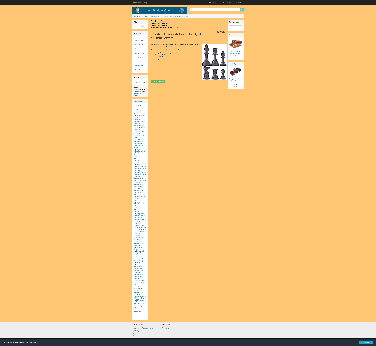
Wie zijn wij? (165, 328)
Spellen (137, 61)
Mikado (138, 235)
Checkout (239, 3)
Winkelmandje (138, 101)
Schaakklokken (140, 53)
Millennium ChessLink (138, 146)
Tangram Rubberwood (138, 287)
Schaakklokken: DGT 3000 (140, 132)
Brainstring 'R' (140, 251)
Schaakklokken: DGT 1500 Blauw (140, 297)
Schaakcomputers (140, 57)
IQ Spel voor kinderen (139, 107)
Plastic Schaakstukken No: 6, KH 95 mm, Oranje (140, 191)
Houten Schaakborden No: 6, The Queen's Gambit (139, 152)
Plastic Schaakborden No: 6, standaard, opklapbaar (139, 275)
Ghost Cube (139, 263)
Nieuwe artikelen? (234, 35)
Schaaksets (138, 49)
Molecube (139, 218)
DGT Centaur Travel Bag (139, 232)
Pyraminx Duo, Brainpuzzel (139, 311)
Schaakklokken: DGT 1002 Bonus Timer (140, 282)
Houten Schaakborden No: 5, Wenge (139, 292)
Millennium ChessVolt (138, 238)
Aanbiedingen (233, 64)
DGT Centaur (140, 300)
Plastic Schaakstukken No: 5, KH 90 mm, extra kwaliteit (140, 160)
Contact (135, 336)
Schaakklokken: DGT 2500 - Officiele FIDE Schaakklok (140, 227)
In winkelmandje (159, 81)
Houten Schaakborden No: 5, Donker (139, 243)
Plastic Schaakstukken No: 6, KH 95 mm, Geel (140, 172)
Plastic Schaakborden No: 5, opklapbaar (139, 184)
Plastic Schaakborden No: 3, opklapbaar (139, 141)
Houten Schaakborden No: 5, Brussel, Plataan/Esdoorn (139, 122)
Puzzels (137, 69)
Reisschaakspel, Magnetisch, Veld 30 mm (140, 198)
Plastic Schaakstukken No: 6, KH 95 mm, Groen (140, 178)
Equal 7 (138, 253)
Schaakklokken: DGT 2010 (140, 220)
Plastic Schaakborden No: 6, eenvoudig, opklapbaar (139, 305)
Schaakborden (139, 41)
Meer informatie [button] (30, 342)
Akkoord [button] (366, 342)
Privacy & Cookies (138, 332)
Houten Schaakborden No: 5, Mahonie (139, 204)
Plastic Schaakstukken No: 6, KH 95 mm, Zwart (140, 210)
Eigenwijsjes (140, 223)
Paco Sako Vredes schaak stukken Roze (138, 267)
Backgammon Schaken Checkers (139, 215)
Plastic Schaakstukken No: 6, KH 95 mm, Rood (140, 167)
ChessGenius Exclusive (139, 117)
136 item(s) (228, 3)
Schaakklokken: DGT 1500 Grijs (140, 260)
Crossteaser (140, 255)
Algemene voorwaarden (140, 334)
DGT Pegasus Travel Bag (139, 128)
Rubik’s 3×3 (139, 257)
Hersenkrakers (139, 65)
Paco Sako (139, 271)
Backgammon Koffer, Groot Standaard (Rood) (139, 112)
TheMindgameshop (139, 2)
